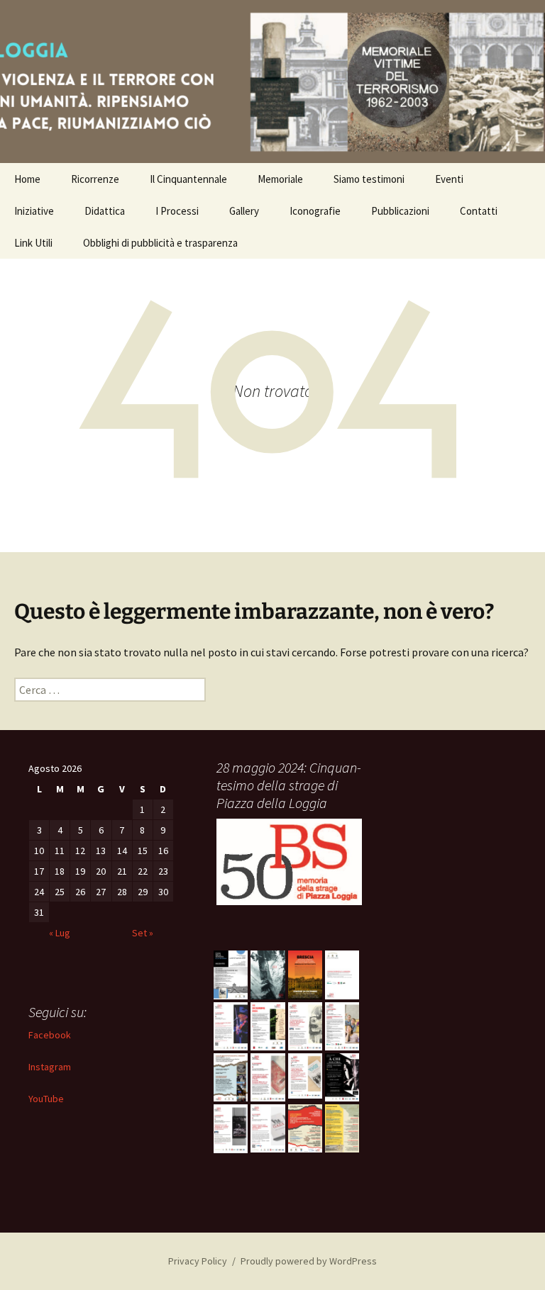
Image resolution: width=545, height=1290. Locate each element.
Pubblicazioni (400, 211)
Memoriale (280, 179)
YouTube (46, 1098)
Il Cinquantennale (188, 179)
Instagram (49, 1066)
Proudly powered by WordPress (309, 1261)
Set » (142, 932)
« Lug (59, 932)
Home (27, 179)
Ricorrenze (95, 179)
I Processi (177, 211)
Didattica (104, 211)
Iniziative (34, 211)
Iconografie (315, 211)
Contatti (478, 211)
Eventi (449, 179)
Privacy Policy (197, 1261)
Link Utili (33, 242)
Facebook (49, 1034)
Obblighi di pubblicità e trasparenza (160, 242)
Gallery (244, 211)
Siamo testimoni (369, 179)
